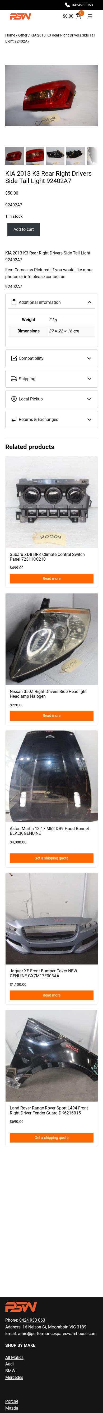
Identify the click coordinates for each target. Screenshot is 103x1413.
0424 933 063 (32, 1320)
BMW (10, 1370)
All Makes (14, 1357)
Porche (11, 1401)
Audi (9, 1364)
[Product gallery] (51, 95)
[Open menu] (90, 16)
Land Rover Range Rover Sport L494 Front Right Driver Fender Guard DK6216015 (49, 1110)
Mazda (11, 1408)
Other (22, 35)
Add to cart (23, 229)
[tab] (51, 270)
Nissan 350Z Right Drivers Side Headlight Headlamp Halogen (48, 694)
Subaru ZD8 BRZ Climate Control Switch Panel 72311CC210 (47, 557)
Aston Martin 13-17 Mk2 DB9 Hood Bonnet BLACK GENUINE (49, 831)
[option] (35, 156)
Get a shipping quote (51, 858)
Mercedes (14, 1377)
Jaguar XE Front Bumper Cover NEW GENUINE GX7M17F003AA (43, 973)
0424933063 (82, 5)
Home (10, 35)
